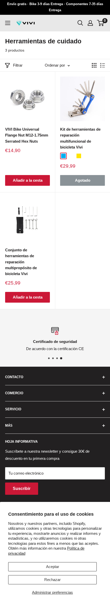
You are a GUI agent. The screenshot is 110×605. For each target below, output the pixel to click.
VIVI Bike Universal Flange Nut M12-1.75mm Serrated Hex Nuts (26, 135)
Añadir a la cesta (27, 180)
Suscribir (21, 488)
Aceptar (52, 566)
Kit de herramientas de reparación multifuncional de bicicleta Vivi (80, 138)
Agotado (82, 180)
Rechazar (52, 579)
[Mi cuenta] (90, 23)
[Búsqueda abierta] (80, 23)
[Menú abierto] (7, 23)
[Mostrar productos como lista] (102, 65)
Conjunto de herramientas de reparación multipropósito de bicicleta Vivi (21, 262)
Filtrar (18, 65)
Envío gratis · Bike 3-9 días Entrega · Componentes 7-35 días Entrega (55, 7)
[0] (100, 23)
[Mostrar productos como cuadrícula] (94, 65)
